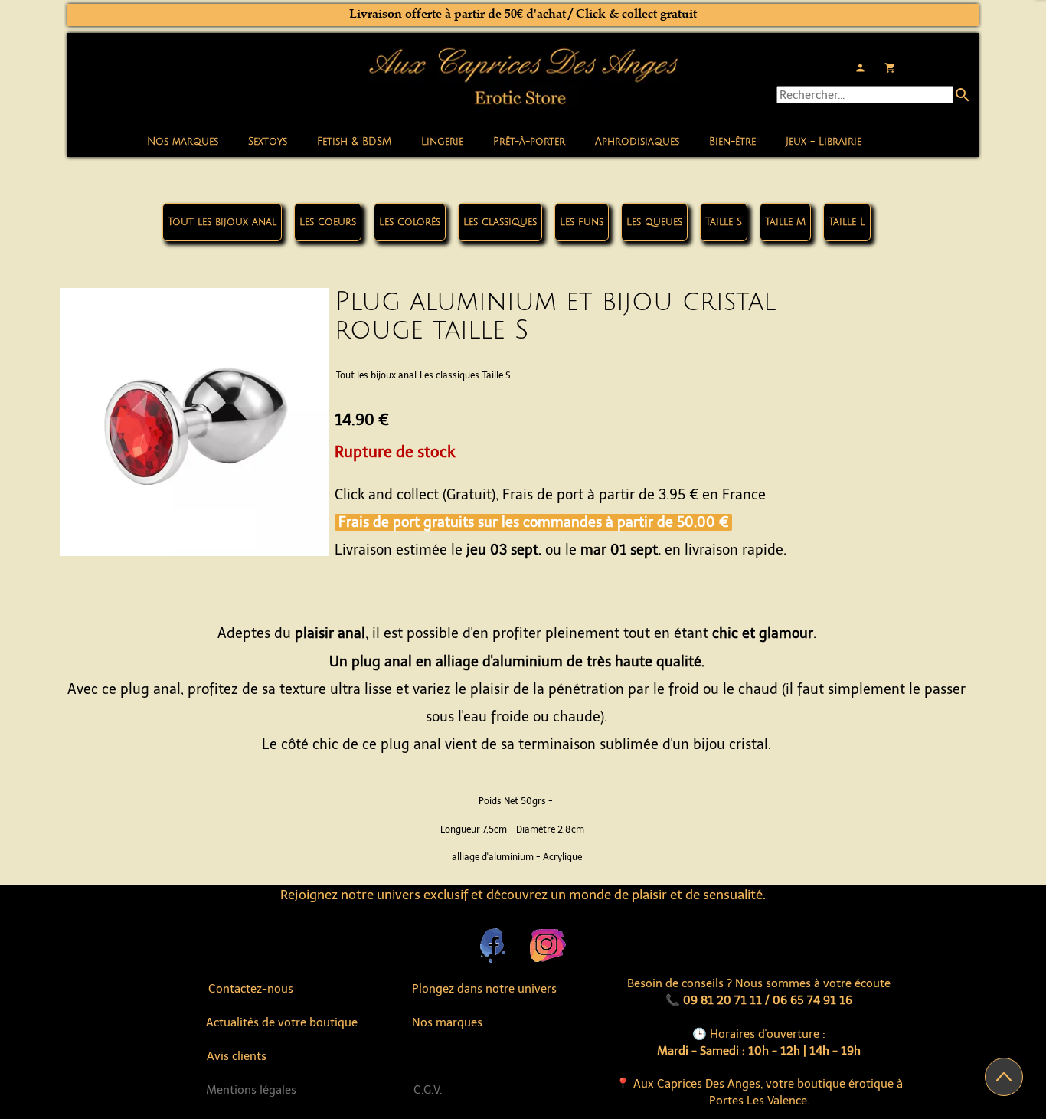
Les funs (581, 222)
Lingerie (442, 141)
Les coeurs (327, 222)
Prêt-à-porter (529, 141)
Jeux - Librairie (823, 141)
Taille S (723, 222)
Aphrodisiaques (637, 141)
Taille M (785, 222)
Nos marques (182, 141)
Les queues (654, 222)
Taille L (847, 222)
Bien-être (732, 141)
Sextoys (267, 141)
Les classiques (500, 222)
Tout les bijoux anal (222, 222)
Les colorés (409, 222)
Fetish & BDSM (354, 141)
